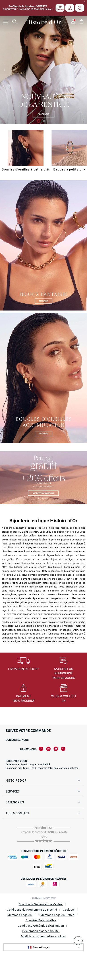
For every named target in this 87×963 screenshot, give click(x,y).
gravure (6, 618)
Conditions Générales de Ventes (41, 904)
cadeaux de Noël (38, 527)
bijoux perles (73, 582)
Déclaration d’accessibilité (41, 931)
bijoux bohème (55, 555)
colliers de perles (45, 586)
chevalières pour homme (44, 606)
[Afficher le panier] (82, 22)
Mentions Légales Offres (57, 915)
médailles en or (11, 622)
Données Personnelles (40, 920)
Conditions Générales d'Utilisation (41, 925)
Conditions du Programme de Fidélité (32, 909)
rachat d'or (39, 633)
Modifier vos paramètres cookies (43, 936)
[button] (4, 70)
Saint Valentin (30, 531)
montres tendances (59, 629)
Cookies (69, 909)
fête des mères (58, 527)
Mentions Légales (20, 915)
